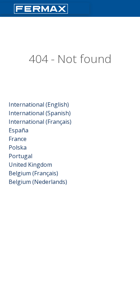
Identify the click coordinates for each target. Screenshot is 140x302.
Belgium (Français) (33, 173)
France (18, 139)
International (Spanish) (40, 113)
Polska (18, 147)
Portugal (20, 156)
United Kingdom (30, 165)
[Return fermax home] (42, 8)
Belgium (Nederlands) (38, 182)
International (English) (39, 104)
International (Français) (40, 122)
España (18, 130)
